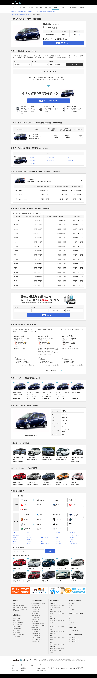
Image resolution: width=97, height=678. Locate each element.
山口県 (51, 639)
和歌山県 (55, 633)
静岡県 (59, 626)
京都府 (59, 631)
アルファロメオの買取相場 (36, 639)
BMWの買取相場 (34, 627)
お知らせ (52, 667)
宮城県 (62, 605)
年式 (15, 61)
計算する (74, 64)
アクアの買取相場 (16, 620)
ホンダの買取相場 (35, 609)
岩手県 (59, 605)
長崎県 (59, 648)
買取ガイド (71, 618)
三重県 (62, 626)
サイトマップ (56, 668)
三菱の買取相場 (34, 621)
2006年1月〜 (33, 163)
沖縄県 (51, 652)
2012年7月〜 (33, 157)
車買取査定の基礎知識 (41, 11)
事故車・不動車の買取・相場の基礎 (20, 607)
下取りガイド (71, 622)
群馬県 (62, 613)
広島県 (62, 637)
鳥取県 (51, 637)
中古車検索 (39, 7)
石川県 (62, 620)
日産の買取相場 (34, 613)
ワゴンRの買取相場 (17, 628)
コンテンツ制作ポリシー (42, 668)
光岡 (14, 543)
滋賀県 (62, 631)
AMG (57, 537)
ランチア (58, 541)
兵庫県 (55, 631)
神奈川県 (55, 611)
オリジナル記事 (73, 7)
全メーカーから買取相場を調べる (38, 603)
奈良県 (51, 633)
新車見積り (48, 7)
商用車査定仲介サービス (74, 641)
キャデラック (16, 535)
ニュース (63, 7)
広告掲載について (63, 668)
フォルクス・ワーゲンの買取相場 (38, 625)
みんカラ (31, 668)
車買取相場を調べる (22, 11)
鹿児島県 (59, 650)
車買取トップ (14, 11)
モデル (33, 307)
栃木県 (59, 613)
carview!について (40, 667)
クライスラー (30, 537)
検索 (50, 551)
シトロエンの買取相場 (36, 637)
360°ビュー (22, 7)
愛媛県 (59, 644)
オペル (14, 541)
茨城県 (55, 613)
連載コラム (71, 624)
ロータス (72, 537)
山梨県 (51, 616)
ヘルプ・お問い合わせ (73, 630)
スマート (29, 532)
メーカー (16, 307)
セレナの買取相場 (16, 632)
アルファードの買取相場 (18, 622)
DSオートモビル (45, 543)
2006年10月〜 (71, 160)
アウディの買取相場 (35, 629)
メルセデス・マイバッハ (76, 543)
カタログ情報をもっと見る (31, 435)
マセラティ (58, 532)
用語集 (70, 607)
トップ (14, 7)
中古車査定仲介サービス (74, 637)
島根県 (55, 637)
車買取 (55, 7)
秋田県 (51, 607)
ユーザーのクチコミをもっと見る (48, 370)
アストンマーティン (74, 535)
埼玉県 (59, 611)
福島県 (59, 607)
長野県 (55, 620)
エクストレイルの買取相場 (18, 634)
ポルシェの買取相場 (35, 633)
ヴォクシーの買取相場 (17, 624)
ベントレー (58, 535)
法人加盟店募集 (72, 668)
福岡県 (51, 648)
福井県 (51, 622)
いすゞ (14, 532)
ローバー (29, 541)
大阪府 (51, 631)
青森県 (55, 605)
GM (56, 539)
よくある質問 (71, 609)
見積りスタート (64, 43)
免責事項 (82, 667)
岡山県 (59, 637)
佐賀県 (55, 648)
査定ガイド (71, 616)
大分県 (51, 650)
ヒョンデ (15, 539)
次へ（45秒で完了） (49, 101)
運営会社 (47, 667)
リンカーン (44, 535)
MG (42, 541)
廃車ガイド (71, 605)
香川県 (55, 644)
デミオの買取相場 (16, 636)
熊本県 (62, 648)
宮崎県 (55, 650)
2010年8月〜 (52, 157)
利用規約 (78, 667)
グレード (34, 61)
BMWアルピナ (44, 537)
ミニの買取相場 (34, 631)
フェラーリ (72, 532)
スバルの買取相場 (35, 619)
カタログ (30, 7)
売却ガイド (71, 620)
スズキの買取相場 (35, 611)
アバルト (29, 543)
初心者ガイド (71, 603)
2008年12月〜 (34, 160)
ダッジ (14, 537)
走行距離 (51, 61)
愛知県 (51, 626)
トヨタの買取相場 (35, 605)
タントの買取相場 (16, 630)
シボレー (29, 535)
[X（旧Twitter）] (27, 660)
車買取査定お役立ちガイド (52, 11)
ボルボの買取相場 (35, 641)
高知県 (62, 644)
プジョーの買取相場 (35, 635)
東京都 (51, 611)
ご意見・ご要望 (79, 668)
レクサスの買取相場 (35, 607)
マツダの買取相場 (35, 617)
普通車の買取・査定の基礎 (18, 605)
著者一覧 (50, 668)
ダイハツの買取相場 (35, 615)
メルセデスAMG (59, 543)
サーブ (43, 539)
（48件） (78, 34)
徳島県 (51, 644)
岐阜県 (55, 626)
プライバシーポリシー (59, 667)
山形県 (55, 607)
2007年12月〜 (52, 160)
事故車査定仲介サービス (74, 639)
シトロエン (44, 532)
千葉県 (51, 613)
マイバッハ (29, 539)
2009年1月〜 (70, 157)
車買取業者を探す (31, 11)
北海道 (51, 605)
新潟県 (51, 620)
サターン (72, 541)
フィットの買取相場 (17, 626)
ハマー (71, 539)
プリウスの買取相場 (17, 618)
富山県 (59, 620)
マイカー (82, 7)
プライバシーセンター (70, 667)
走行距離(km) (69, 307)
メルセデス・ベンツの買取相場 (37, 623)
